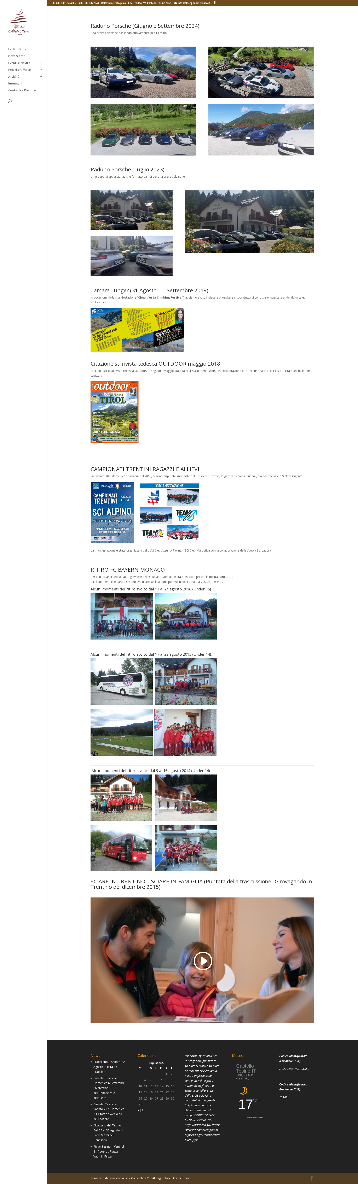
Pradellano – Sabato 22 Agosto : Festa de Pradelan (109, 1067)
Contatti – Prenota (22, 90)
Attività (13, 76)
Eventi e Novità (19, 63)
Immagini (15, 83)
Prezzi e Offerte (19, 70)
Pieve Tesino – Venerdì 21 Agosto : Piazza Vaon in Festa (108, 1151)
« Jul (140, 1110)
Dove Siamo (16, 56)
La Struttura (17, 49)
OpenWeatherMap (255, 1118)
